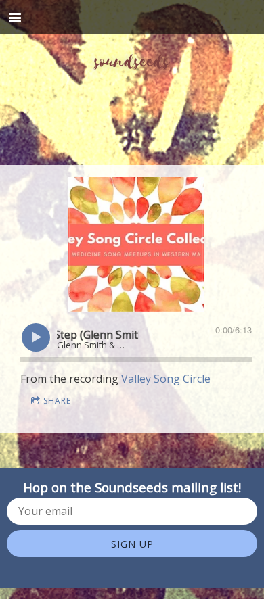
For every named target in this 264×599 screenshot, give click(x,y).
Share (57, 400)
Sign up (132, 543)
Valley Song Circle (166, 378)
